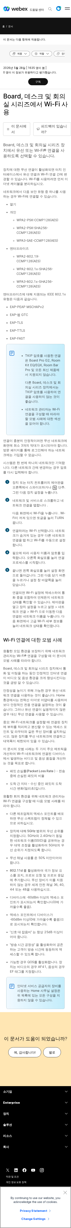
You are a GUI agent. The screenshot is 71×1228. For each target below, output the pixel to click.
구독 (38, 81)
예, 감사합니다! (25, 1052)
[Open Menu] (67, 8)
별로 (52, 1052)
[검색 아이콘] (50, 9)
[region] (35, 1207)
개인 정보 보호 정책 (16, 1182)
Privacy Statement (33, 1210)
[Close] (65, 1192)
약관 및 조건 (12, 1176)
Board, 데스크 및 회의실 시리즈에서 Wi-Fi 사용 (35, 104)
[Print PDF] (25, 82)
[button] (58, 8)
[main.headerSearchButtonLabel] (50, 8)
